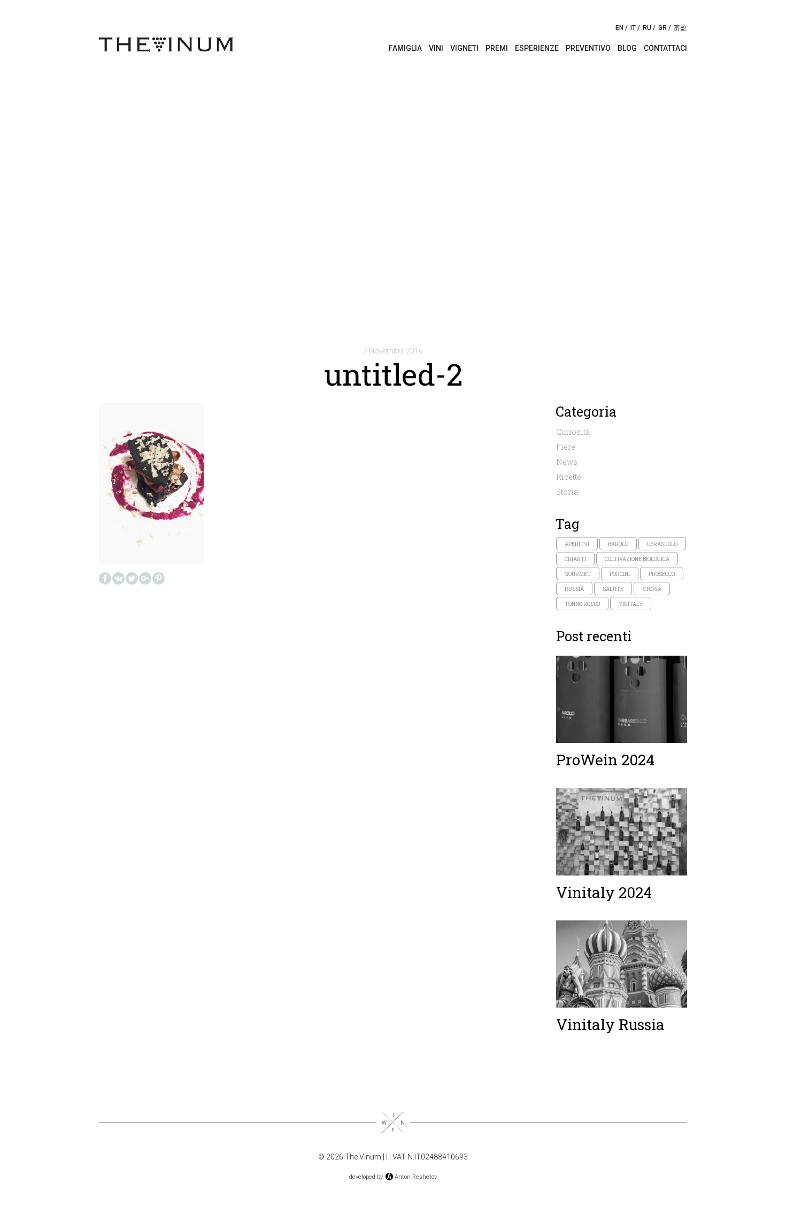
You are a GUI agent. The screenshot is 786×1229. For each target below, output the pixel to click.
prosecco (662, 574)
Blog (627, 48)
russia (574, 589)
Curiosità (573, 432)
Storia (567, 492)
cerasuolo (662, 544)
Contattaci (665, 48)
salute (613, 589)
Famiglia (405, 48)
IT (633, 28)
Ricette (568, 477)
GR (662, 28)
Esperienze (537, 48)
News (566, 462)
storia (651, 589)
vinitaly (631, 604)
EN (619, 28)
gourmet (578, 574)
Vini (436, 48)
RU (647, 28)
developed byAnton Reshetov (393, 1176)
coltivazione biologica (637, 559)
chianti (575, 559)
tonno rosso (582, 604)
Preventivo (588, 48)
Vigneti (464, 48)
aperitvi (577, 544)
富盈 (680, 28)
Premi (497, 48)
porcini (620, 574)
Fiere (565, 447)
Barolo (618, 544)
